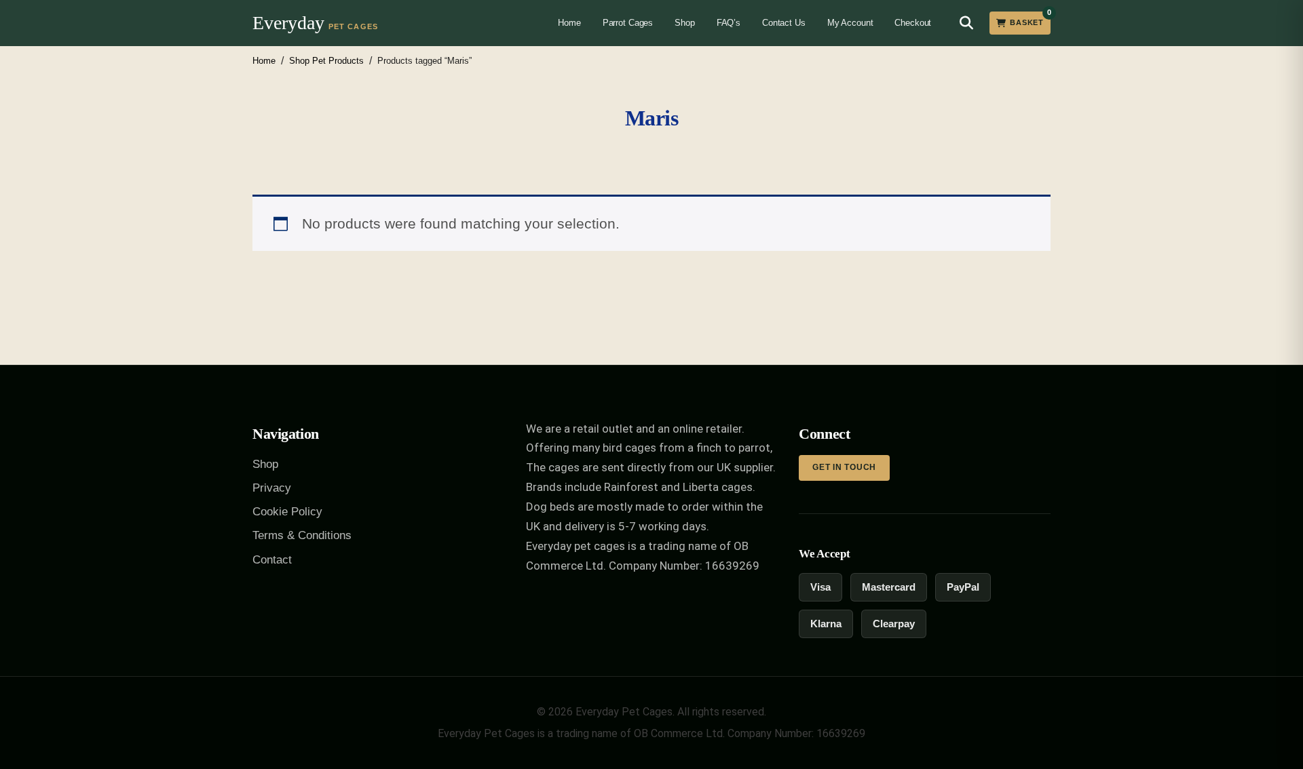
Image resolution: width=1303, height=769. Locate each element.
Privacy (271, 487)
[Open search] (966, 23)
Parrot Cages (628, 23)
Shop (684, 23)
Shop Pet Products (326, 61)
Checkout (912, 23)
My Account (850, 23)
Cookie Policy (287, 511)
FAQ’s (728, 23)
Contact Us (784, 23)
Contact (272, 559)
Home (569, 23)
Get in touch (844, 467)
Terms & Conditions (302, 535)
